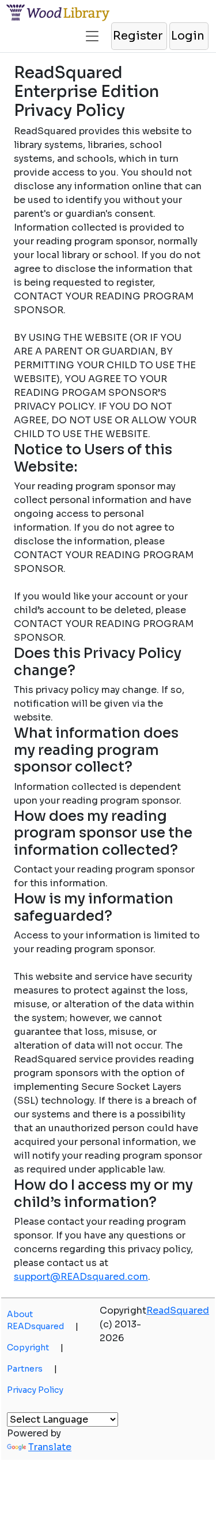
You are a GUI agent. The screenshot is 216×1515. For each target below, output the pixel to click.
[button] (92, 31)
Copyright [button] (35, 1347)
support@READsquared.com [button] (81, 1277)
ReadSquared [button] (177, 1310)
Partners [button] (32, 1369)
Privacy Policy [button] (35, 1390)
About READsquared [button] (42, 1320)
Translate (49, 1447)
